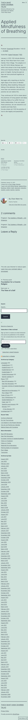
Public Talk (5, 402)
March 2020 (4, 473)
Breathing (3, 188)
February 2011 (5, 664)
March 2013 (4, 606)
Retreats (18, 184)
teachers (12, 190)
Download (10, 49)
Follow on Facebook (7, 441)
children (9, 188)
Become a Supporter (7, 326)
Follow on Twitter (6, 443)
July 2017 (3, 517)
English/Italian (6, 372)
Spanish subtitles (7, 376)
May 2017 (4, 521)
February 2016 (5, 551)
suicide (8, 190)
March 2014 (4, 581)
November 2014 (5, 565)
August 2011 (4, 650)
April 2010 (4, 687)
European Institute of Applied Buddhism (13, 386)
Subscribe (5, 345)
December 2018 (5, 489)
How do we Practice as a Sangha (10, 425)
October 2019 (5, 480)
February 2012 (5, 637)
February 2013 (5, 609)
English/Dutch (6, 365)
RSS (21, 54)
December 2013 (5, 588)
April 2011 (4, 660)
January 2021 (5, 466)
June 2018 (4, 500)
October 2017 (5, 512)
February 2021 (5, 463)
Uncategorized (5, 411)
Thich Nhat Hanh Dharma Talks (7, 5)
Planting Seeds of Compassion (10, 447)
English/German (6, 369)
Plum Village (12, 184)
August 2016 (4, 540)
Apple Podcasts (13, 54)
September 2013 (5, 595)
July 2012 (3, 625)
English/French (6, 367)
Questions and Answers (8, 404)
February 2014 (5, 583)
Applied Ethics (22, 186)
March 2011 (4, 662)
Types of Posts (5, 395)
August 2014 (4, 570)
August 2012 (4, 623)
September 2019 (5, 482)
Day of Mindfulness (7, 397)
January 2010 (5, 692)
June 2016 (4, 544)
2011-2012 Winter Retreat (11, 186)
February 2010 (5, 690)
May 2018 (4, 503)
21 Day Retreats (7, 409)
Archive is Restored (6, 418)
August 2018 (4, 496)
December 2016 (5, 533)
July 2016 (3, 542)
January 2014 (5, 586)
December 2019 (5, 477)
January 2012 (5, 639)
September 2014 (6, 567)
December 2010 (5, 669)
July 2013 (3, 600)
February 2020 (5, 475)
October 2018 (5, 491)
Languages (4, 363)
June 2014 (4, 574)
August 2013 (4, 597)
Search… (3, 307)
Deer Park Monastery (8, 383)
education (23, 188)
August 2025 (4, 459)
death (12, 188)
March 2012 (4, 634)
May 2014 (4, 577)
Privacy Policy (5, 711)
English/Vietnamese (7, 374)
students (3, 190)
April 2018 (4, 505)
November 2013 (5, 590)
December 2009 (5, 694)
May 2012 (4, 630)
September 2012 (5, 620)
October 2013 (5, 593)
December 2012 (5, 613)
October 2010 (5, 673)
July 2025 (4, 461)
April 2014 (4, 579)
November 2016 (5, 535)
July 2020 (4, 468)
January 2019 (5, 486)
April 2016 (4, 546)
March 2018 (4, 507)
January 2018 (5, 510)
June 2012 (4, 627)
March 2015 (4, 560)
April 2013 (4, 604)
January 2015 (5, 563)
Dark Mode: (22, 718)
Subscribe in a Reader (8, 356)
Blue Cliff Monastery (8, 381)
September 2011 (5, 648)
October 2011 (5, 646)
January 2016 (5, 553)
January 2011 (5, 666)
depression (17, 188)
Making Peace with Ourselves (9, 427)
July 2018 (3, 498)
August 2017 (4, 514)
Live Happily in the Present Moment (11, 422)
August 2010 (4, 678)
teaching (17, 190)
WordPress (16, 714)
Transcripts (4, 452)
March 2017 (4, 526)
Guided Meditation (7, 399)
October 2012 (5, 618)
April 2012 (4, 632)
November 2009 (5, 696)
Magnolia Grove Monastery (9, 390)
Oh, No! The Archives (7, 420)
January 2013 (5, 611)
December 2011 (5, 641)
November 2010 (5, 671)
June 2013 (4, 602)
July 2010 (3, 680)
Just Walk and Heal (5, 167)
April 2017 (4, 523)
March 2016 (4, 549)
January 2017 (5, 530)
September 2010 (5, 676)
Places (3, 379)
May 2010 (4, 685)
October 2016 (5, 537)
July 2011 (3, 653)
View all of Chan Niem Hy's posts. (17, 204)
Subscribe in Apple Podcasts (10, 352)
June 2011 (4, 655)
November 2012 (5, 616)
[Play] (2, 45)
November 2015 (5, 558)
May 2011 (3, 657)
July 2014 (4, 572)
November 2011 (5, 643)
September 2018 (5, 493)
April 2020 (4, 470)
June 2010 (4, 683)
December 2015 (5, 556)
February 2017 (5, 528)
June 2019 (4, 484)
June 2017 (4, 519)
